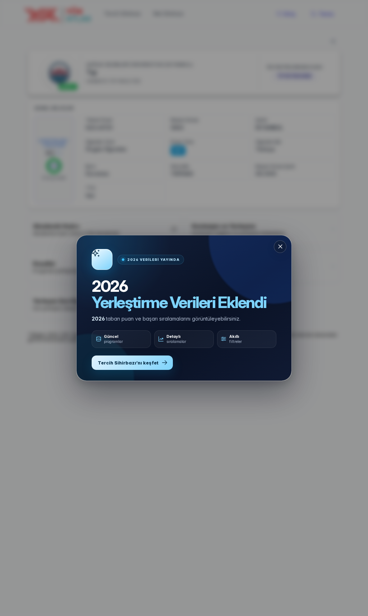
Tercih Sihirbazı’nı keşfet (128, 363)
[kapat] (280, 246)
